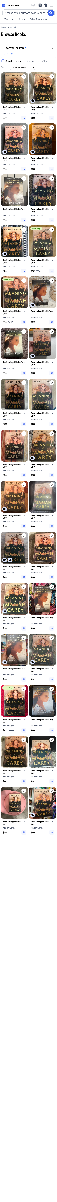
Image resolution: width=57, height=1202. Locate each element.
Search (13, 27)
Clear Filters (9, 53)
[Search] (51, 13)
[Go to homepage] (10, 5)
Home (3, 27)
